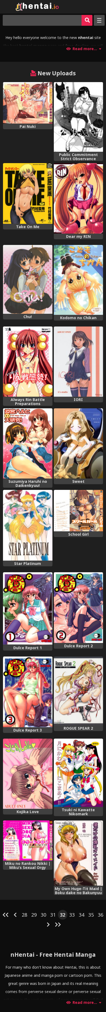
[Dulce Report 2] (78, 607)
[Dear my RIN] (78, 198)
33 (72, 914)
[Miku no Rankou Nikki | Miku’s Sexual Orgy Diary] (27, 840)
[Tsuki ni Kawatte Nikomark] (78, 773)
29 (34, 914)
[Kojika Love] (27, 774)
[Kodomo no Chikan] (78, 280)
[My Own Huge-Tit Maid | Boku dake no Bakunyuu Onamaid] (78, 853)
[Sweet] (78, 443)
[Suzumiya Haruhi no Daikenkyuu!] (27, 443)
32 (62, 914)
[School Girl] (78, 510)
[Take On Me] (27, 193)
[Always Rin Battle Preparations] (27, 361)
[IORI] (78, 361)
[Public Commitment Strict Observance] (78, 116)
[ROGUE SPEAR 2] (78, 691)
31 (53, 914)
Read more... (85, 49)
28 (24, 914)
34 (81, 914)
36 (100, 914)
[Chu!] (27, 279)
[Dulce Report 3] (27, 692)
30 (43, 914)
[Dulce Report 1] (27, 608)
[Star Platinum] (27, 525)
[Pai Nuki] (27, 102)
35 (91, 914)
